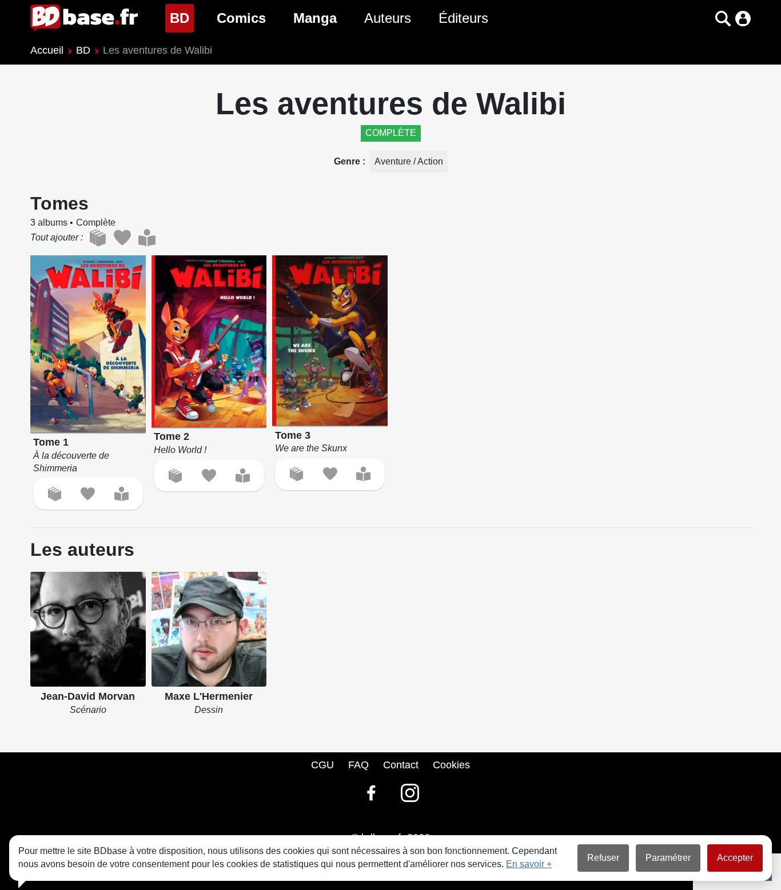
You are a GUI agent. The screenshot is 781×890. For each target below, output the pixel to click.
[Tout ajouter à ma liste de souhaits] (122, 237)
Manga (315, 18)
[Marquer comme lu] (121, 494)
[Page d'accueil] (84, 18)
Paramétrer (668, 858)
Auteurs (387, 18)
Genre (348, 161)
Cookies (451, 765)
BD (182, 18)
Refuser (603, 858)
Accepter (735, 858)
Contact (401, 765)
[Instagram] (410, 793)
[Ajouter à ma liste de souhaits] (88, 494)
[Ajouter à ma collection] (54, 494)
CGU (322, 765)
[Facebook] (371, 793)
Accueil (46, 50)
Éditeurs (463, 18)
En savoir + (529, 864)
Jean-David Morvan (88, 696)
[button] (703, 18)
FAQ (358, 765)
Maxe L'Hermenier (209, 696)
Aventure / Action (408, 161)
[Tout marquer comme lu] (147, 237)
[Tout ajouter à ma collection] (97, 237)
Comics (241, 18)
